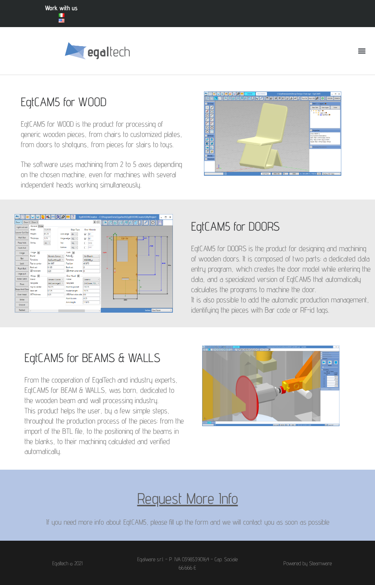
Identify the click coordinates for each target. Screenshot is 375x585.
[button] (362, 51)
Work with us (61, 8)
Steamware (320, 563)
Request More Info (187, 498)
